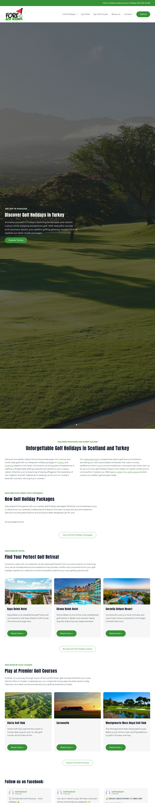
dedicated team (92, 459)
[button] (76, 14)
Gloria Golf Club (16, 723)
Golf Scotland (21, 792)
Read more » (17, 633)
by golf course (131, 472)
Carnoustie (63, 723)
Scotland (9, 465)
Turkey (60, 462)
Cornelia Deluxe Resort (119, 609)
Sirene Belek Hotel (67, 609)
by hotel (118, 472)
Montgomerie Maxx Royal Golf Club (126, 723)
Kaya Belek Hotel (17, 609)
